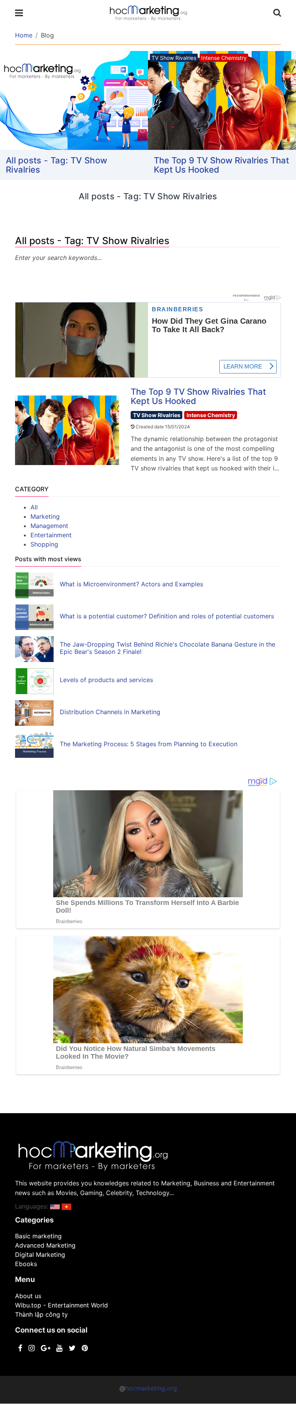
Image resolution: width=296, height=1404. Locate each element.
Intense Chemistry (211, 415)
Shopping (44, 544)
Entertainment (51, 535)
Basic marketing (38, 1236)
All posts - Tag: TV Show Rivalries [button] (56, 165)
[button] (55, 1206)
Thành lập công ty (41, 1314)
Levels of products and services (106, 680)
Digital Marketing (40, 1254)
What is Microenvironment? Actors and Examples (131, 584)
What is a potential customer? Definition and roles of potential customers (167, 616)
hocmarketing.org (151, 1388)
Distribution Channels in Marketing (110, 712)
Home (23, 35)
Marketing (45, 516)
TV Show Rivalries (156, 415)
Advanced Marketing (45, 1245)
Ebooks (26, 1264)
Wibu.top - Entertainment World (61, 1305)
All (34, 507)
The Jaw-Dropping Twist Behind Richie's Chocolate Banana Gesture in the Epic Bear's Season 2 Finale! (167, 647)
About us (28, 1296)
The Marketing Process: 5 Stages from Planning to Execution (148, 744)
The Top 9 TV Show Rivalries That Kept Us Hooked (221, 165)
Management (49, 526)
